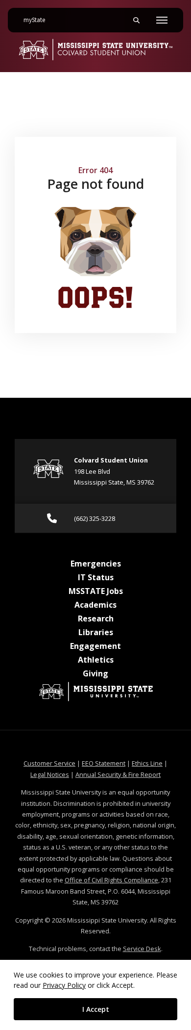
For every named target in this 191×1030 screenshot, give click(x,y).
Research (96, 618)
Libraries (95, 632)
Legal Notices (49, 774)
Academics (95, 604)
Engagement (95, 646)
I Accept (95, 1009)
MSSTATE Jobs (96, 591)
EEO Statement (103, 763)
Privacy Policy (64, 985)
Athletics (96, 659)
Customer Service (49, 763)
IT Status (96, 577)
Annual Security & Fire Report (118, 774)
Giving (95, 673)
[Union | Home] (95, 49)
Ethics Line (147, 763)
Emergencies (96, 563)
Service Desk (142, 948)
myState (38, 20)
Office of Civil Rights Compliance (111, 880)
